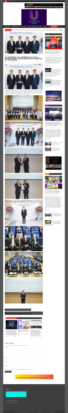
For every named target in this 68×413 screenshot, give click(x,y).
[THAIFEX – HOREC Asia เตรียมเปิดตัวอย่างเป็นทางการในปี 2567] (24, 324)
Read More (47, 65)
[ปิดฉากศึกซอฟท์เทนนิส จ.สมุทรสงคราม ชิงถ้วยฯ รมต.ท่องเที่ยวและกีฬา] (48, 149)
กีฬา (49, 26)
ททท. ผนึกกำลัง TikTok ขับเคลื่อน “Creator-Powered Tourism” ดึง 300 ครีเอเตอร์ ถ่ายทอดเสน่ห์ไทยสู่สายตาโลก (53, 52)
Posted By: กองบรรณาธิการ (9, 62)
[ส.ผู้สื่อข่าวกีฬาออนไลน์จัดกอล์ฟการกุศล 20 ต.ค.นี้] (48, 143)
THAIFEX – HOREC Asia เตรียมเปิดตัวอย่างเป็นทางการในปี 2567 (23, 331)
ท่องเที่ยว (45, 26)
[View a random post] (61, 26)
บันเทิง (40, 26)
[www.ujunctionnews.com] (34, 17)
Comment (7, 347)
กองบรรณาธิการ (26, 333)
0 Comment (17, 62)
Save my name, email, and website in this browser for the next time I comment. (19, 369)
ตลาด (9, 26)
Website (6, 365)
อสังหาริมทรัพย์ (15, 26)
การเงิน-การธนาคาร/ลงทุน (33, 26)
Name (6, 357)
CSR (20, 26)
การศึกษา (24, 26)
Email (6, 361)
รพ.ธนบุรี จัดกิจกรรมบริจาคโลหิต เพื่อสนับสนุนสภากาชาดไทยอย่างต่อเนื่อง (18, 309)
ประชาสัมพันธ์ (54, 26)
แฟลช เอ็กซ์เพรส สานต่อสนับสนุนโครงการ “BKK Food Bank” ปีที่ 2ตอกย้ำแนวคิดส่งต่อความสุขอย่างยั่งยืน (53, 192)
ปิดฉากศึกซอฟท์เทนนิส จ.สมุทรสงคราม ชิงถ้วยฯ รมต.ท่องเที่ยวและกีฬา (56, 149)
